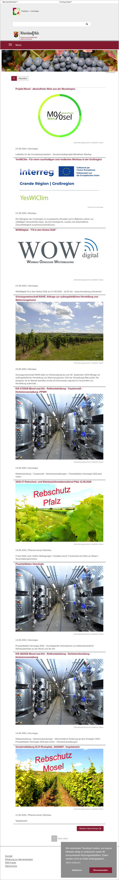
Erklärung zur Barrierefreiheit (19, 859)
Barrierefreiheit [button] (9, 2)
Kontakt (8, 856)
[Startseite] (34, 35)
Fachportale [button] (65, 2)
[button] (90, 828)
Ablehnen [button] (77, 870)
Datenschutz (11, 866)
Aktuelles (23, 78)
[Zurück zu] (14, 78)
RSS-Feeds (10, 862)
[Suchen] (87, 24)
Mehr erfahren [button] (73, 862)
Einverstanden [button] (100, 870)
